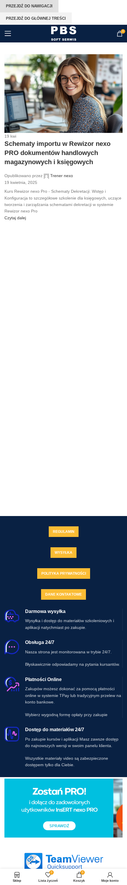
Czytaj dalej (15, 217)
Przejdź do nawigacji (29, 6)
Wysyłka (63, 553)
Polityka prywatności (63, 573)
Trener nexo (61, 175)
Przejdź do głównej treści (36, 18)
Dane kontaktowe (63, 594)
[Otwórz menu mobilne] (7, 33)
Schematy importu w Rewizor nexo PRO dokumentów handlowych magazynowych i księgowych (57, 153)
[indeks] (63, 862)
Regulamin (63, 532)
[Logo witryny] (64, 33)
